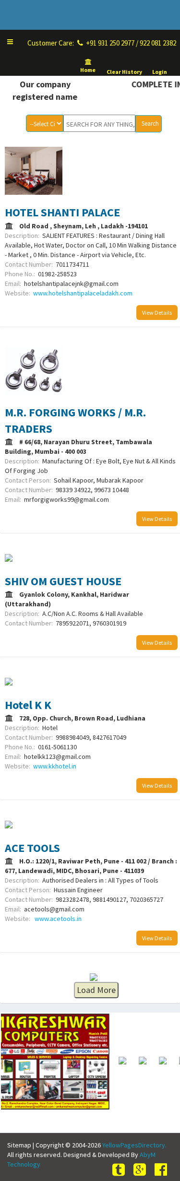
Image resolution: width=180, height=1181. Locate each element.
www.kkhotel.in (54, 766)
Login (159, 71)
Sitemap (19, 1145)
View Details (157, 312)
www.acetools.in (57, 918)
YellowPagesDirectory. (134, 1145)
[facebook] (162, 1169)
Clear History (124, 71)
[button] (10, 42)
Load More (96, 989)
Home (88, 69)
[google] (141, 1169)
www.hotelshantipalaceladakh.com (82, 293)
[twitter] (120, 1169)
